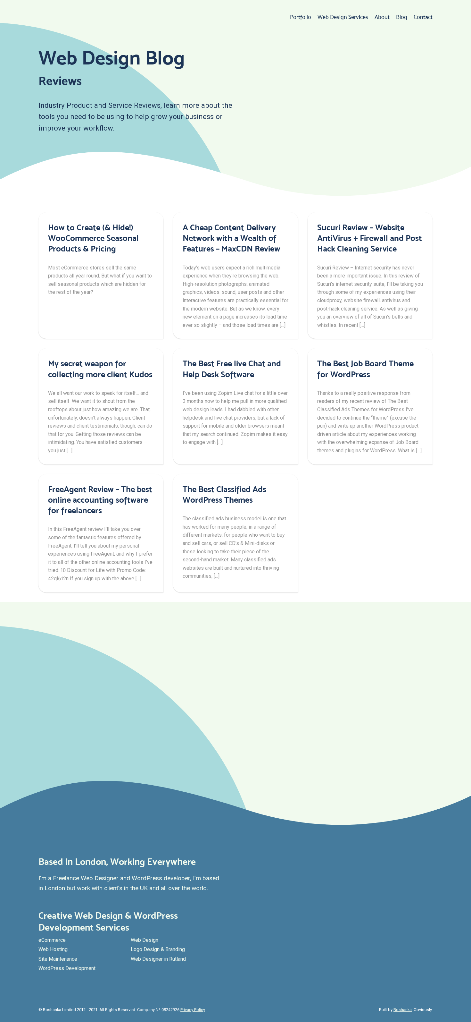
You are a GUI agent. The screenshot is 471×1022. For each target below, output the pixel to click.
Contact (423, 17)
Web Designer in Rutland (158, 959)
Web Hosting (53, 949)
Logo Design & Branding (158, 949)
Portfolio (300, 17)
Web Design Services (343, 17)
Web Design (144, 940)
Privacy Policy (192, 1009)
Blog (401, 17)
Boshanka (402, 1009)
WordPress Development (66, 968)
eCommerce (52, 940)
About (382, 17)
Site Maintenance (57, 959)
